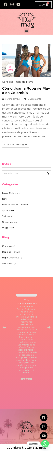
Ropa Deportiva (10, 257)
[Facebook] (5, 4)
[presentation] (4, 327)
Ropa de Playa (24, 81)
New (4, 198)
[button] (26, 30)
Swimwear (7, 216)
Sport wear (8, 210)
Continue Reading (14, 144)
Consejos (8, 81)
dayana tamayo (12, 99)
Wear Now (8, 227)
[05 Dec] (26, 60)
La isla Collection (11, 193)
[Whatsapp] (45, 443)
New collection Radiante (15, 204)
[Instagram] (12, 4)
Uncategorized (10, 222)
